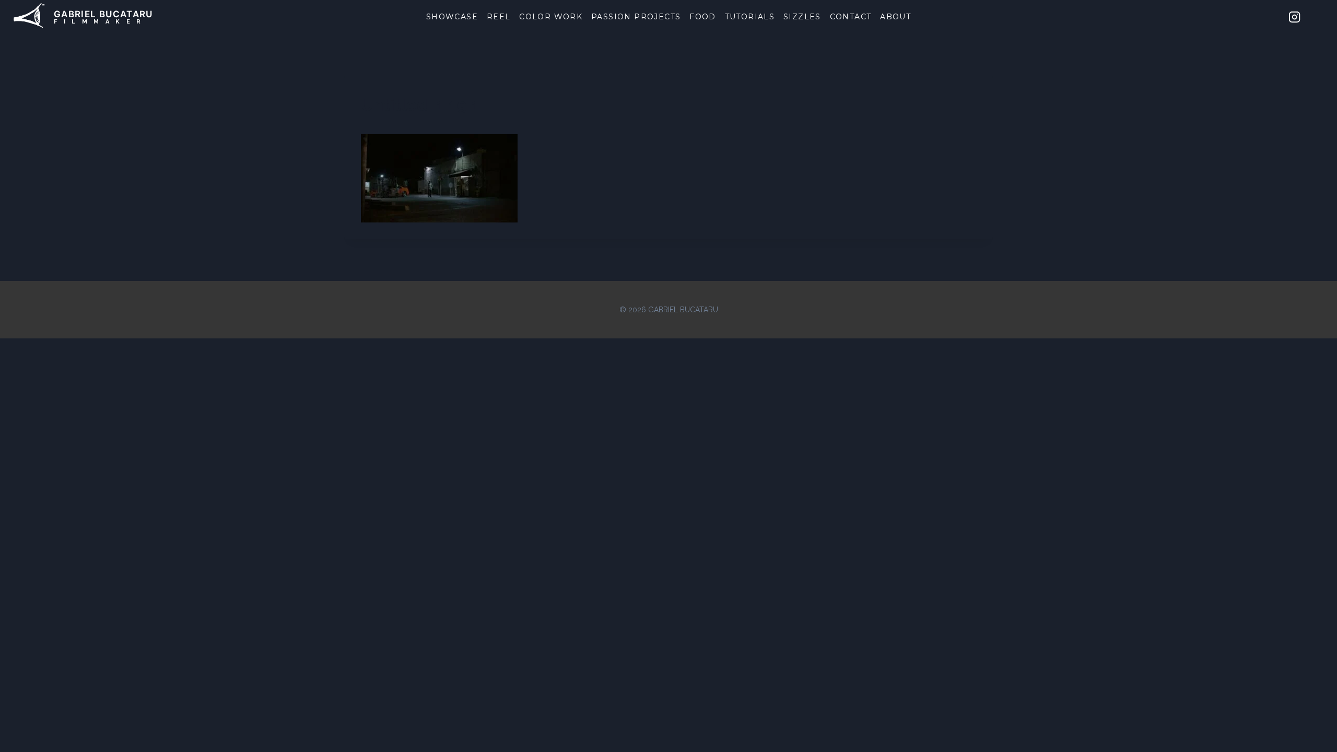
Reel (499, 16)
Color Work (550, 16)
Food (702, 16)
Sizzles (802, 16)
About (895, 16)
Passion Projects (636, 16)
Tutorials (750, 16)
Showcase (452, 16)
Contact (851, 16)
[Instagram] (1295, 17)
